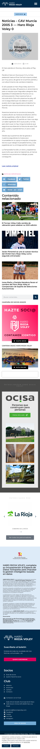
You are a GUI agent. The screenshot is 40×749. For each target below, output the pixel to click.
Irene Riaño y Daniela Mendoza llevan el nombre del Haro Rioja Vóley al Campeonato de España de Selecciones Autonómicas (19, 285)
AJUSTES (27, 742)
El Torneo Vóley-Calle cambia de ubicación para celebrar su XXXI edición (19, 224)
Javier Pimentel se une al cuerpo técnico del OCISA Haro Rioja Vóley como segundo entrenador (20, 254)
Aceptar (6, 745)
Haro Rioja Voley (22, 734)
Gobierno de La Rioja (20, 528)
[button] (35, 3)
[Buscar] (35, 297)
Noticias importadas (12, 174)
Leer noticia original (10, 166)
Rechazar (16, 745)
